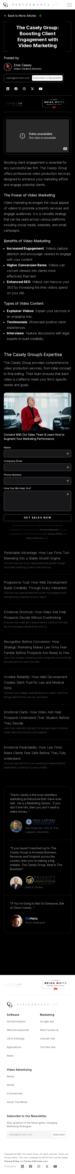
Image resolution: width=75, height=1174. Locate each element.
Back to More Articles (22, 15)
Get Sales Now (37, 517)
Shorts (10, 1084)
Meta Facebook (49, 1030)
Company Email (13, 461)
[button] (69, 5)
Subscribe (59, 1134)
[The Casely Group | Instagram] (24, 88)
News (10, 1055)
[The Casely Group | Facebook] (16, 88)
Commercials (14, 1093)
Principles (10, 1166)
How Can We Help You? (17, 488)
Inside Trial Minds (17, 1102)
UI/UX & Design (16, 1038)
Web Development (18, 1030)
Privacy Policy (55, 534)
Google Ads (47, 1021)
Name (7, 447)
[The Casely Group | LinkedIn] (8, 88)
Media (10, 1076)
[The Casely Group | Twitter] (32, 88)
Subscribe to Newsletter (47, 77)
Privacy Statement (49, 530)
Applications (14, 1047)
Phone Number (12, 474)
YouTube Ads (48, 1047)
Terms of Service (34, 538)
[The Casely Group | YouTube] (41, 88)
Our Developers (16, 1021)
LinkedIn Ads (47, 1038)
